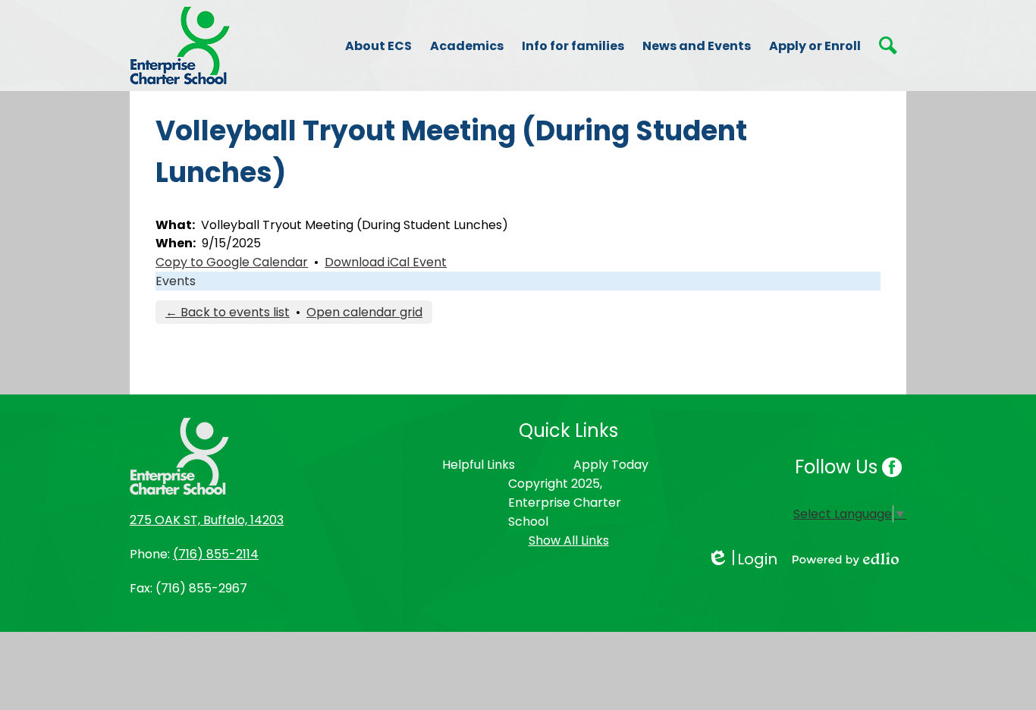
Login (742, 559)
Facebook (892, 467)
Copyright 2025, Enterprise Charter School (564, 502)
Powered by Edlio (846, 559)
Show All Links (569, 540)
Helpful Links (478, 464)
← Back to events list (227, 312)
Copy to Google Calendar (231, 262)
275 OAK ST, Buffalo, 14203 (207, 520)
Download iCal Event (386, 262)
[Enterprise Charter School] (180, 45)
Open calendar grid (364, 312)
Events (175, 281)
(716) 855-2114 (216, 554)
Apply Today (610, 464)
